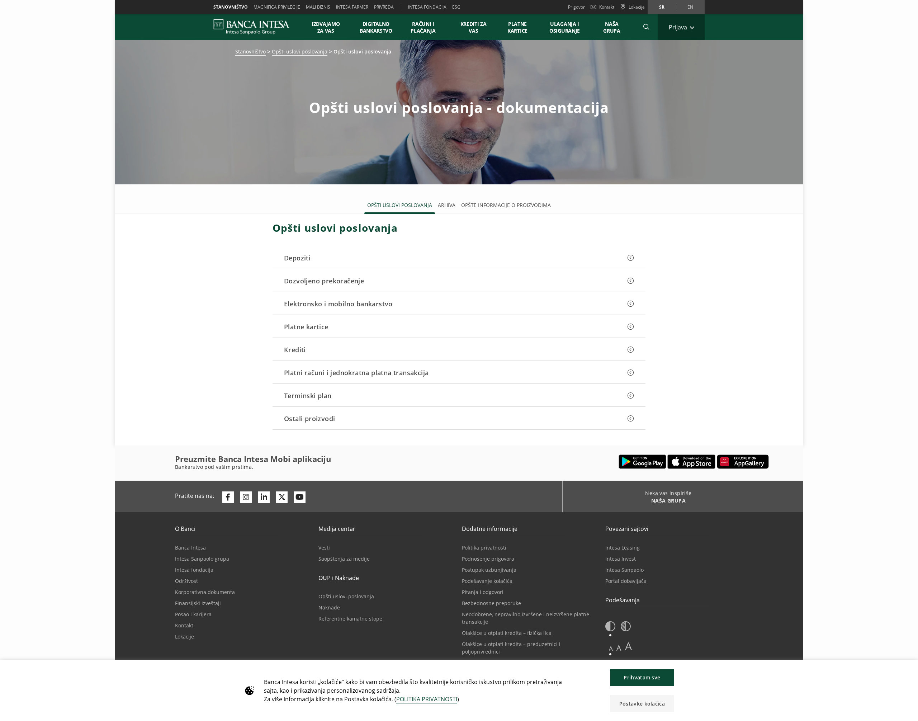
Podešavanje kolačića (487, 581)
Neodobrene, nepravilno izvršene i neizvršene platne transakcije (525, 618)
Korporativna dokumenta (205, 592)
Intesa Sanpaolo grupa (202, 558)
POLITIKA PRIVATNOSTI (426, 699)
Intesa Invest (620, 558)
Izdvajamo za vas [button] (329, 27)
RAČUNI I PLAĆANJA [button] (423, 27)
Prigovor (576, 7)
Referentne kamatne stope (350, 618)
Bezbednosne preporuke (491, 603)
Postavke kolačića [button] (642, 703)
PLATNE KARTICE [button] (517, 27)
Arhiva (446, 205)
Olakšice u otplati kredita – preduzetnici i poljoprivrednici (511, 648)
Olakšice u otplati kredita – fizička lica (507, 633)
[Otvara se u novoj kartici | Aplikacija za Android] (642, 461)
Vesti (324, 547)
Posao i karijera (193, 614)
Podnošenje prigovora (488, 558)
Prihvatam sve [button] (642, 677)
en (690, 7)
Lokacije (184, 636)
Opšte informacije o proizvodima (506, 205)
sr (661, 7)
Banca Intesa (190, 547)
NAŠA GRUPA (611, 27)
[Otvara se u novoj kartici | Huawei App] (743, 461)
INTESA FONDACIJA (427, 7)
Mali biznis (318, 7)
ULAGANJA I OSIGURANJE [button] (564, 27)
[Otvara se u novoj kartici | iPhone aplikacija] (691, 461)
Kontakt (606, 7)
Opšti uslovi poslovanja (299, 51)
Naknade (329, 607)
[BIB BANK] (255, 26)
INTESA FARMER (352, 7)
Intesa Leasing (622, 547)
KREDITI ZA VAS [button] (470, 27)
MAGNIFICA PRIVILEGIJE (277, 7)
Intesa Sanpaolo (624, 569)
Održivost (186, 581)
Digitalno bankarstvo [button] (376, 27)
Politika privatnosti (484, 547)
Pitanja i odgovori (482, 592)
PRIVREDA (384, 7)
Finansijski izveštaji (198, 603)
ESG (456, 7)
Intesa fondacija (194, 569)
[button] (646, 26)
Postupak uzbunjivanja (489, 569)
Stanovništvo (230, 7)
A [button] (611, 648)
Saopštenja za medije (344, 558)
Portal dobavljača (626, 581)
